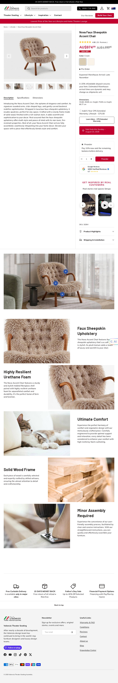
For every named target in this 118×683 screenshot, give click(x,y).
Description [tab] (9, 98)
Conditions (84, 627)
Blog (82, 645)
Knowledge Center (88, 650)
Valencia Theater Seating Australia (20, 674)
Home (6, 27)
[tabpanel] (38, 116)
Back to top (59, 605)
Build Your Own (105, 15)
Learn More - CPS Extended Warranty (97, 120)
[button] (108, 8)
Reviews (83, 632)
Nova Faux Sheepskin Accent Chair (29, 27)
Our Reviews (87, 15)
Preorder (88, 144)
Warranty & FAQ (87, 622)
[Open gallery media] (88, 205)
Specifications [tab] (23, 98)
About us (84, 641)
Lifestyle (13, 27)
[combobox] (48, 8)
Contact (58, 15)
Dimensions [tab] (38, 98)
